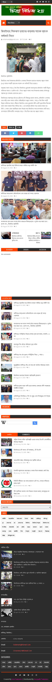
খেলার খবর (9, 523)
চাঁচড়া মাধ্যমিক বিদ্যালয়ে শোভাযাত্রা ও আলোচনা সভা (29, 552)
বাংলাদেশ (35, 527)
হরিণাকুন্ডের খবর (11, 535)
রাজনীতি (16, 531)
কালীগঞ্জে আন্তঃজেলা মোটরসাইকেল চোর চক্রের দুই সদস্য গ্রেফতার (20, 193)
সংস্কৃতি (33, 531)
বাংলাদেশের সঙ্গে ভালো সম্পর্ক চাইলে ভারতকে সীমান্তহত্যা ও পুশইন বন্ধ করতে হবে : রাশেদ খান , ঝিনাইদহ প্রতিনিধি (24, 222)
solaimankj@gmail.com (21, 645)
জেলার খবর (20, 523)
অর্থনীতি (4, 518)
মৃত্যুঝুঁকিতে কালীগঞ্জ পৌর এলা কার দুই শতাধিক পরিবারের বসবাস (31, 365)
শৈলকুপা (27, 531)
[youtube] (43, 2)
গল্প (14, 523)
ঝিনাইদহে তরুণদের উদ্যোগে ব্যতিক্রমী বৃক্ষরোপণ (27, 375)
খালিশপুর (45, 518)
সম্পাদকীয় (40, 666)
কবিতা (32, 518)
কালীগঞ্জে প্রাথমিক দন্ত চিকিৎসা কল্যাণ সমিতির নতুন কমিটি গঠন (19, 165)
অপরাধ (3, 662)
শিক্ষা (22, 531)
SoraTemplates (17, 679)
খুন (3, 523)
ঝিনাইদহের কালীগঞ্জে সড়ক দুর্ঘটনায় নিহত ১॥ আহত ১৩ (29, 583)
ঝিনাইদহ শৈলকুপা (36, 523)
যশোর (10, 531)
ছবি (40, 662)
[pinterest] (46, 2)
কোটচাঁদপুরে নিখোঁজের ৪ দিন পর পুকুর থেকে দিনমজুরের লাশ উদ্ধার (32, 396)
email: (3, 645)
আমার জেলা (19, 518)
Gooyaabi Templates (41, 679)
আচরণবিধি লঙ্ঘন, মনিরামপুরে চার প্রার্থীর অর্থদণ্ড (27, 460)
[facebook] (37, 2)
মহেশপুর (4, 531)
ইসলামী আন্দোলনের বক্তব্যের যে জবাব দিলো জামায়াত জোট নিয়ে (31, 470)
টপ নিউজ (19, 127)
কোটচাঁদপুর (38, 518)
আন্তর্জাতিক (11, 518)
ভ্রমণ (41, 527)
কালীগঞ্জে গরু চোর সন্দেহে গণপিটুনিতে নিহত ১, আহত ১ (29, 355)
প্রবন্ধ (28, 527)
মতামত (46, 527)
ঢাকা (18, 527)
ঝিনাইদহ (28, 523)
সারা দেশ (40, 531)
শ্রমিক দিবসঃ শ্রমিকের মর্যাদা (22, 610)
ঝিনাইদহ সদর (11, 127)
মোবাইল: (3, 639)
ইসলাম (26, 518)
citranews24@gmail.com (22, 651)
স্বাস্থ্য (3, 535)
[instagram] (49, 2)
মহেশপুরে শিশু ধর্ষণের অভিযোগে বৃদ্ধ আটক (25, 344)
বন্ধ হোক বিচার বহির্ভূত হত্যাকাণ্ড (23, 599)
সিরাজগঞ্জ (47, 531)
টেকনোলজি (11, 527)
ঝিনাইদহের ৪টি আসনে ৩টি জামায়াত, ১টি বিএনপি (27, 450)
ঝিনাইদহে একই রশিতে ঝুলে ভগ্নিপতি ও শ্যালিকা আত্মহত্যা (30, 573)
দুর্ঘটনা (23, 527)
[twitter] (40, 2)
